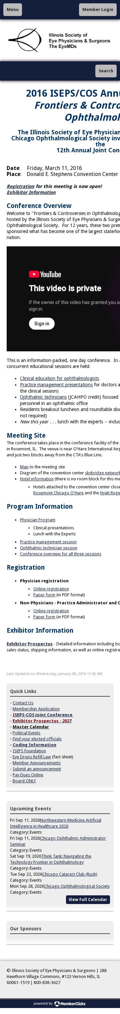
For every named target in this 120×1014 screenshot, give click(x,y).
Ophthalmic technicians (43, 397)
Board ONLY (24, 780)
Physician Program (37, 519)
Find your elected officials (37, 738)
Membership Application (36, 708)
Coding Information (34, 744)
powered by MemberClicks (60, 1004)
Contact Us (23, 702)
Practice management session (48, 541)
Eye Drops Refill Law (32, 756)
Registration (20, 186)
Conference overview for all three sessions (60, 553)
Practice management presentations (56, 384)
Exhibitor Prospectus (30, 643)
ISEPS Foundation (29, 750)
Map (24, 466)
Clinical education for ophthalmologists (59, 378)
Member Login (97, 9)
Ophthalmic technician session (48, 547)
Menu (13, 9)
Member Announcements (37, 762)
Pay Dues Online (28, 774)
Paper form (44, 594)
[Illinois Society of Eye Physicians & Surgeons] (60, 40)
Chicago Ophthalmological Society (77, 886)
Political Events (26, 732)
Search (106, 70)
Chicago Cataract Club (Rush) (69, 874)
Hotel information (37, 478)
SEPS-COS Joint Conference (43, 714)
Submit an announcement (37, 768)
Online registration (51, 588)
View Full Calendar (88, 899)
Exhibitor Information (31, 192)
